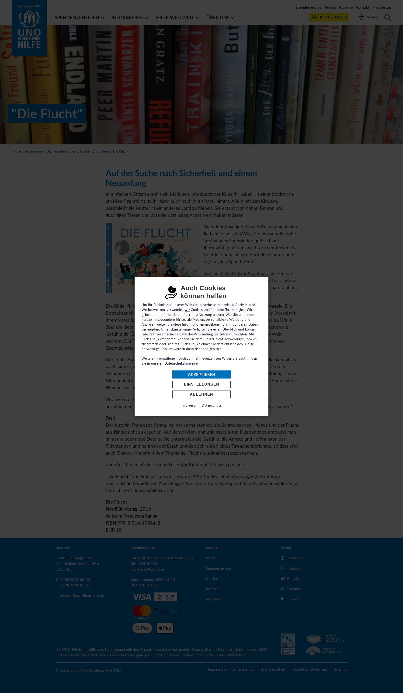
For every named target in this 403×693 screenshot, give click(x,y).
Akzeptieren (201, 374)
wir (187, 310)
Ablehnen (201, 394)
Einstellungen (201, 385)
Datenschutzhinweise (181, 363)
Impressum (190, 405)
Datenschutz (211, 405)
